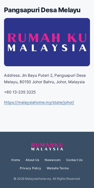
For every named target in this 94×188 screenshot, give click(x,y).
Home (15, 160)
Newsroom (53, 160)
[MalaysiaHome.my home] (47, 147)
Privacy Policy (30, 168)
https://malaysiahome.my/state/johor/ (39, 102)
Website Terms (58, 168)
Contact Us (74, 160)
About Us (32, 160)
